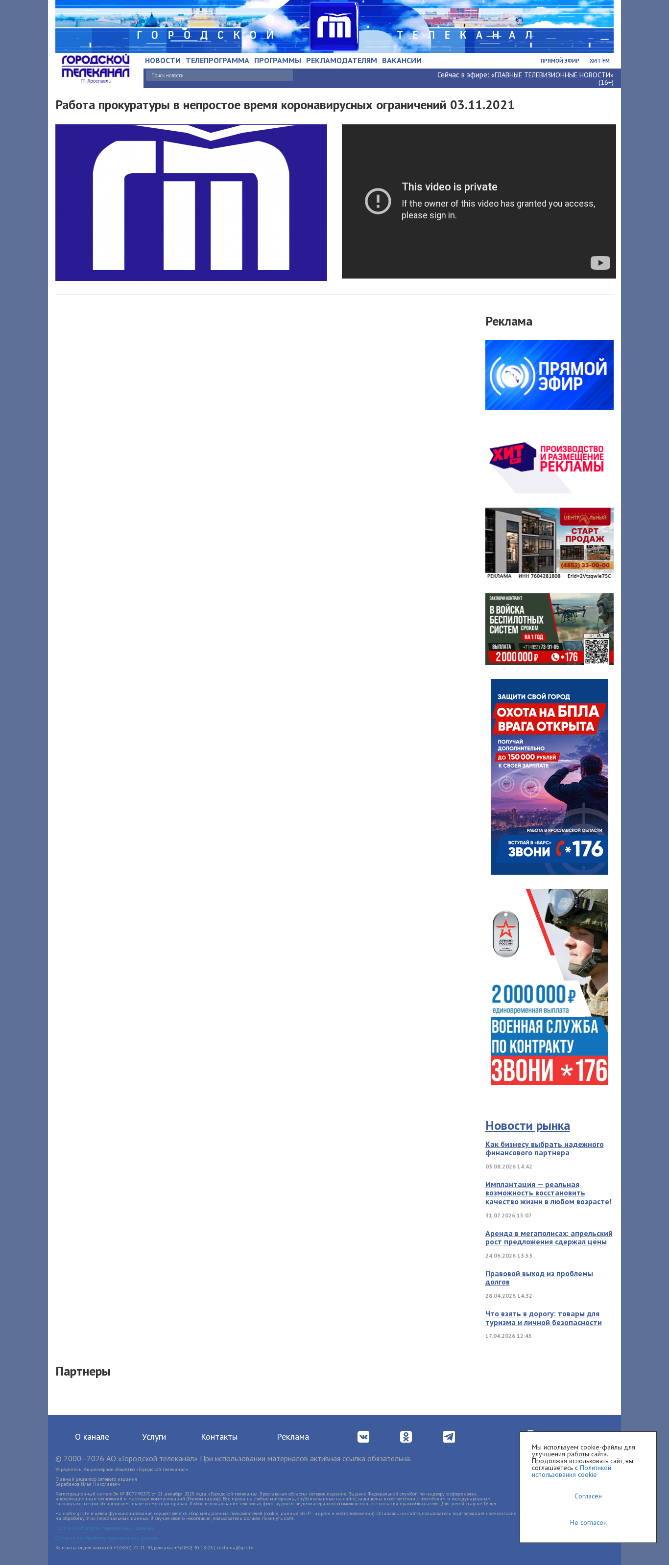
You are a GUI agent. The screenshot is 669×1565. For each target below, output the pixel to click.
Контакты (219, 1436)
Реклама (293, 1436)
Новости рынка (527, 1125)
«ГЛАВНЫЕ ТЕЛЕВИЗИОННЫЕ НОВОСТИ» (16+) (552, 78)
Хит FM (600, 60)
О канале (92, 1436)
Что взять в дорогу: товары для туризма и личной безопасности (543, 1317)
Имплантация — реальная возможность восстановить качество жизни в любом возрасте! (548, 1192)
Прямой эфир (560, 60)
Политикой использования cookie (571, 1471)
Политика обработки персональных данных (104, 1528)
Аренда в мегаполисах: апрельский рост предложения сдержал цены (549, 1237)
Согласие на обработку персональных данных (107, 1538)
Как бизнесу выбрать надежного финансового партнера (544, 1148)
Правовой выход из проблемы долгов (539, 1277)
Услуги (154, 1436)
